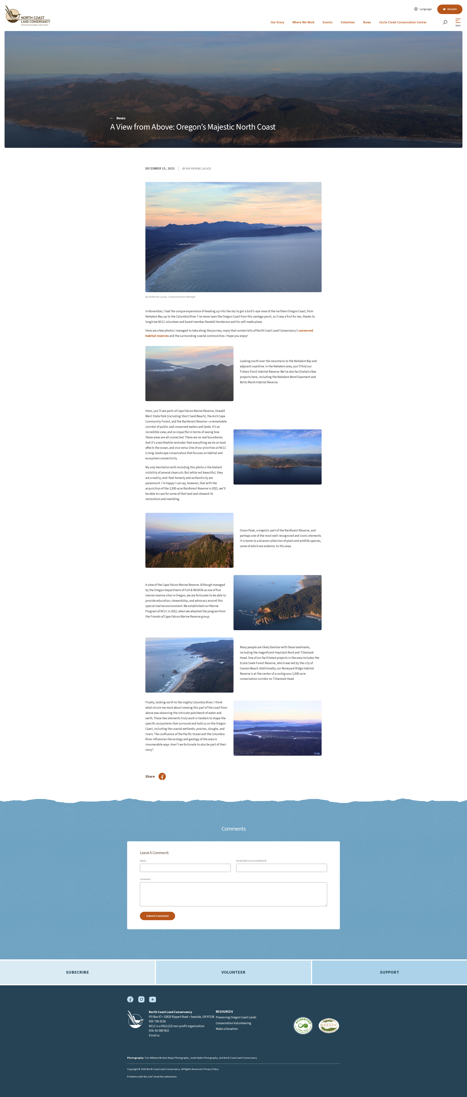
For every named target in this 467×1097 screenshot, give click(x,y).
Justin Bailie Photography (204, 1058)
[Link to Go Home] (135, 1027)
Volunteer (348, 22)
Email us (154, 1035)
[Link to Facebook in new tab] (130, 1002)
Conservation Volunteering (233, 1023)
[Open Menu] (459, 22)
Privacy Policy (211, 1069)
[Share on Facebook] (162, 776)
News (367, 22)
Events (328, 22)
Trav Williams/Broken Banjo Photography (166, 1058)
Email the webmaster (165, 1077)
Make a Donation (227, 1029)
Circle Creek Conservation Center (403, 22)
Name (143, 861)
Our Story (277, 22)
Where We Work (303, 22)
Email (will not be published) (251, 861)
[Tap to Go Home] (27, 25)
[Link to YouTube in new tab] (152, 1001)
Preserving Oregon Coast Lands (236, 1017)
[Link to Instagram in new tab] (141, 1002)
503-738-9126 (157, 1021)
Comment (145, 879)
